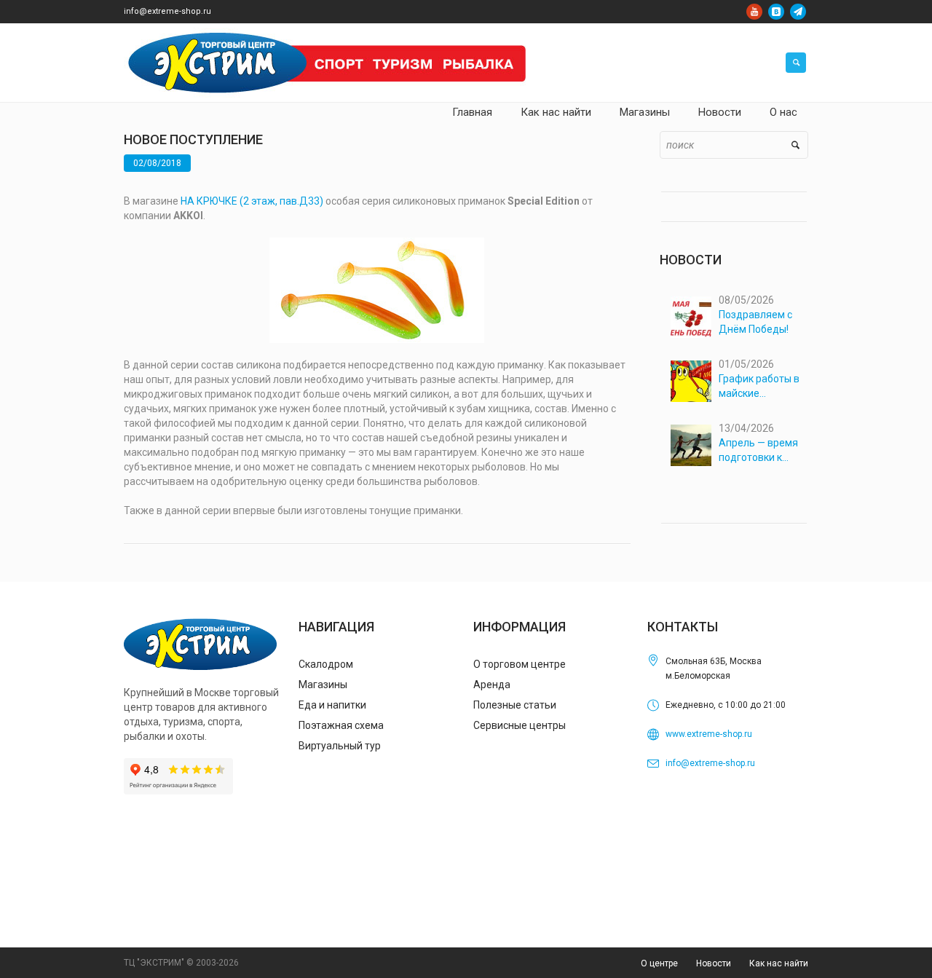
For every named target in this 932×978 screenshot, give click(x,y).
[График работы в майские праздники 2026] (691, 381)
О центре (659, 963)
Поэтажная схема (341, 725)
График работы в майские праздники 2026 (759, 387)
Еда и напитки (332, 705)
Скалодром (326, 664)
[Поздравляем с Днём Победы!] (691, 317)
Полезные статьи (514, 705)
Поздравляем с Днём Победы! (755, 322)
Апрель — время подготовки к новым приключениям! (758, 451)
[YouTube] (754, 12)
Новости (713, 963)
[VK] (776, 12)
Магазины (323, 684)
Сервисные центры (519, 725)
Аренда (491, 684)
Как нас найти (778, 963)
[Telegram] (798, 12)
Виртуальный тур (340, 746)
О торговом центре (519, 664)
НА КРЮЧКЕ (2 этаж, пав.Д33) (252, 201)
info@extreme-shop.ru (167, 11)
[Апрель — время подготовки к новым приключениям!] (691, 445)
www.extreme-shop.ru (709, 734)
